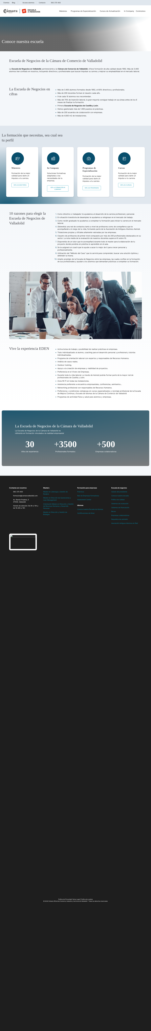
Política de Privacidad (65, 899)
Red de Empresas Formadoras (88, 496)
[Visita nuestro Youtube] (28, 529)
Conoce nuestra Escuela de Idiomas (90, 509)
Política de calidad (118, 499)
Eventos (6, 3)
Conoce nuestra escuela (120, 496)
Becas (113, 511)
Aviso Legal (76, 899)
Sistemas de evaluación (119, 503)
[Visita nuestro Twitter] (15, 529)
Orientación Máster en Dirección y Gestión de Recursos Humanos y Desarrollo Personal (58, 506)
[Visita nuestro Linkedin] (23, 529)
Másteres (63, 11)
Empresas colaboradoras (120, 515)
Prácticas (80, 492)
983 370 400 (56, 3)
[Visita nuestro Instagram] (19, 529)
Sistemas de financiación (120, 507)
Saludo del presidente (119, 492)
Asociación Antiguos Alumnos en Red (124, 523)
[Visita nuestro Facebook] (10, 529)
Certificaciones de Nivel (85, 513)
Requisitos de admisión (119, 519)
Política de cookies (87, 899)
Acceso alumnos (28, 3)
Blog (13, 3)
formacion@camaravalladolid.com (25, 496)
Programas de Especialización (83, 11)
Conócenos (140, 11)
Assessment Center (84, 499)
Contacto (42, 3)
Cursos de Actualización (110, 11)
